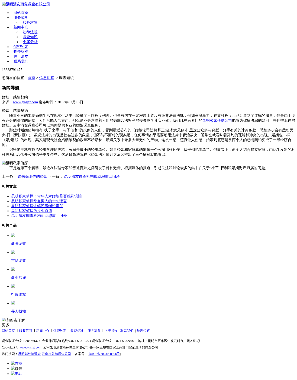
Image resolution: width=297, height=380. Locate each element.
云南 (45, 354)
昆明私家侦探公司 (217, 120)
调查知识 (30, 37)
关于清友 (20, 56)
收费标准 (20, 52)
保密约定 (20, 47)
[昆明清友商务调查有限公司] (43, 4)
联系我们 (20, 61)
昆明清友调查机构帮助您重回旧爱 (91, 176)
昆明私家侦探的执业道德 (31, 211)
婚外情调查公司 (59, 354)
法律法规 (30, 32)
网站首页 (20, 13)
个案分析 (30, 42)
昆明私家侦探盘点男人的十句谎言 (39, 201)
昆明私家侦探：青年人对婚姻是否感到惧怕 (46, 196)
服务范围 (20, 17)
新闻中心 (20, 27)
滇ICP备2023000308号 (104, 354)
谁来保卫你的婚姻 (32, 176)
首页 (31, 78)
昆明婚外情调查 (29, 354)
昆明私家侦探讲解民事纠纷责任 (37, 206)
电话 (18, 374)
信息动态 (46, 78)
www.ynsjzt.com (25, 102)
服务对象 (30, 22)
